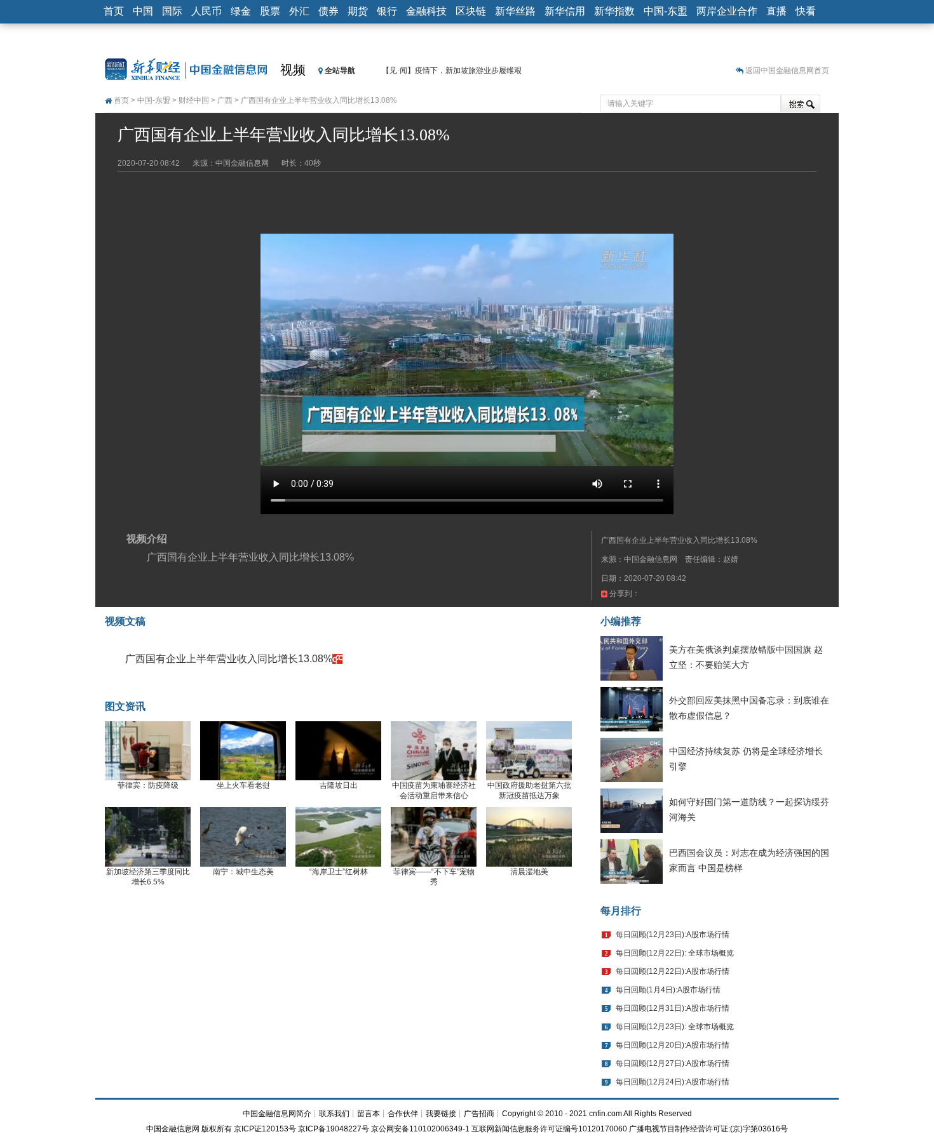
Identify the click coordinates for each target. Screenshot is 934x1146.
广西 (225, 100)
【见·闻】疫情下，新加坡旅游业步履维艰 (452, 70)
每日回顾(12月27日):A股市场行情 (672, 1063)
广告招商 (479, 1113)
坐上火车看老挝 (243, 785)
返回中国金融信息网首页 (787, 70)
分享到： (623, 593)
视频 (293, 70)
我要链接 (441, 1113)
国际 (172, 11)
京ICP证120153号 (265, 1128)
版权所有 (216, 1128)
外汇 (299, 11)
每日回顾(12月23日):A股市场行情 (672, 934)
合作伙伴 (403, 1113)
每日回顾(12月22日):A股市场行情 (672, 971)
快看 (805, 11)
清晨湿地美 (529, 871)
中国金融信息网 (173, 1128)
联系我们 (334, 1113)
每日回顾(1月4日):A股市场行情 (668, 989)
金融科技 (426, 11)
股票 (270, 11)
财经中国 (194, 100)
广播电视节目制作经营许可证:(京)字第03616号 (708, 1128)
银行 (387, 11)
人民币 (206, 11)
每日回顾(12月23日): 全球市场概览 (675, 1026)
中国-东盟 (665, 11)
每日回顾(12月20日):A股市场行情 (672, 1045)
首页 (114, 11)
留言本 (368, 1113)
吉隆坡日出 (339, 785)
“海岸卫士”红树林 (338, 871)
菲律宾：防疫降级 (148, 785)
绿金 (241, 11)
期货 (358, 11)
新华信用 (565, 11)
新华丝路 (515, 11)
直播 (776, 11)
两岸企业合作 (726, 11)
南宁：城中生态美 (243, 871)
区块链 (471, 11)
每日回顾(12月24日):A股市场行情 (672, 1081)
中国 (143, 11)
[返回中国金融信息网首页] (337, 658)
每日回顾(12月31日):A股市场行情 (672, 1008)
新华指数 (614, 11)
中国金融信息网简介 (277, 1113)
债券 (328, 11)
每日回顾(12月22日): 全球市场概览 (675, 953)
